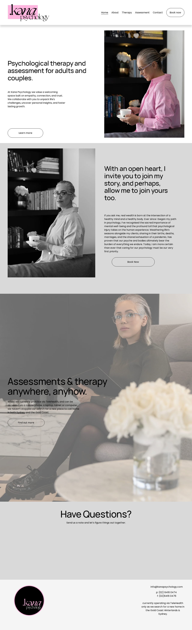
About (115, 12)
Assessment (142, 12)
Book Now (133, 262)
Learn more (25, 133)
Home (104, 12)
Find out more (26, 422)
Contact (158, 12)
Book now (175, 12)
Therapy (127, 12)
